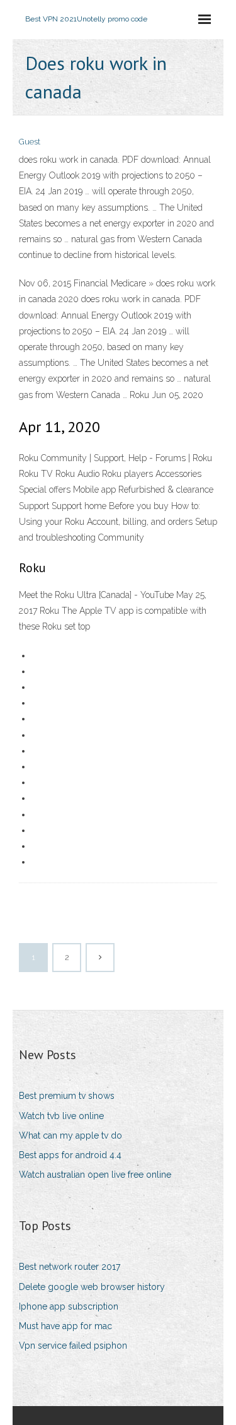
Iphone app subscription (68, 1306)
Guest (29, 141)
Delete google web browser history (92, 1287)
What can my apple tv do (70, 1135)
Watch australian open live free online (95, 1175)
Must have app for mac (65, 1326)
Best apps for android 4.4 (70, 1155)
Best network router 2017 (69, 1267)
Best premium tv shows (67, 1096)
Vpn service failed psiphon (73, 1345)
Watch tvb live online (61, 1116)
